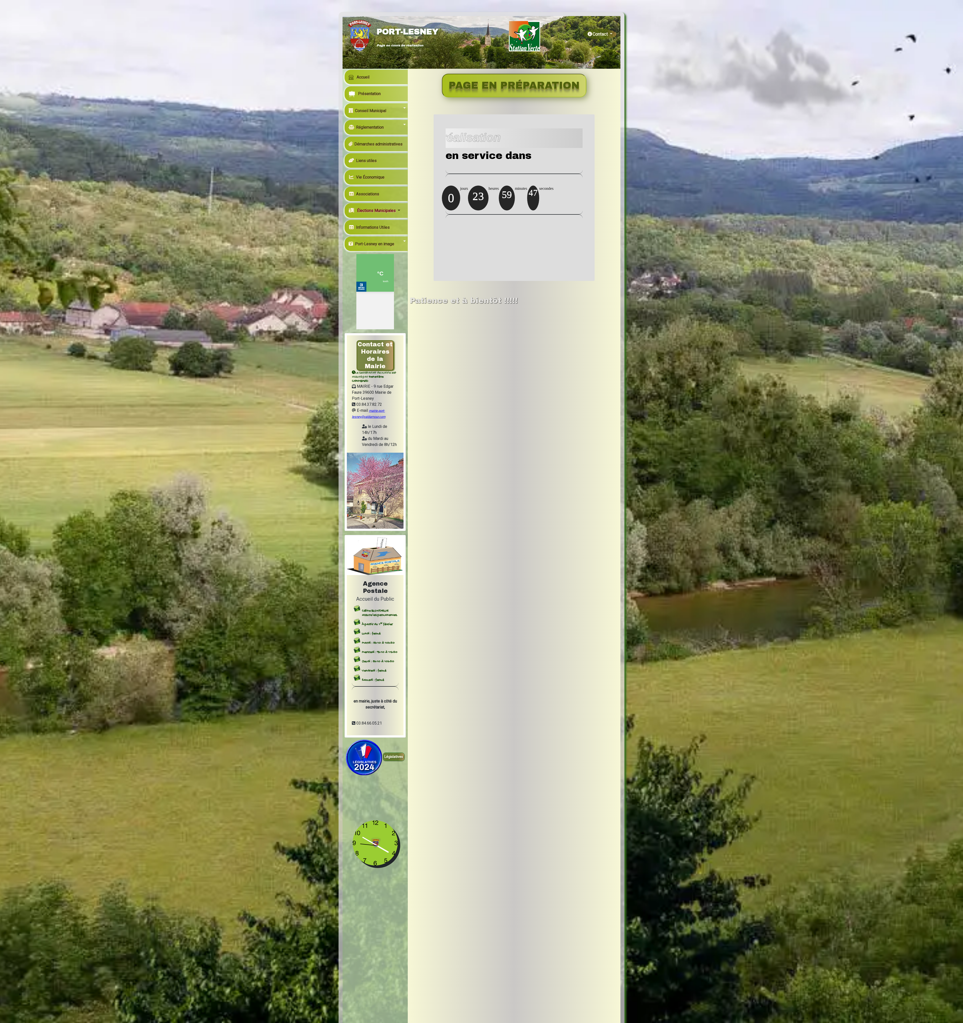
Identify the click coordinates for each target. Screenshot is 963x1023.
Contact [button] (601, 34)
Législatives (393, 757)
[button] (377, 110)
